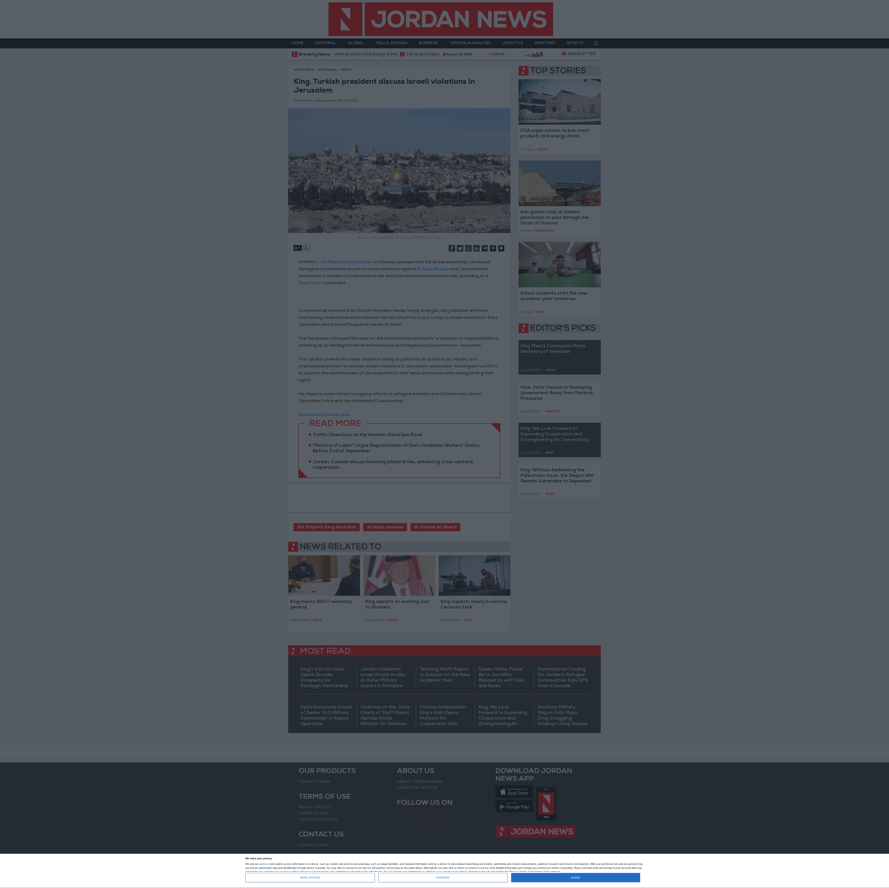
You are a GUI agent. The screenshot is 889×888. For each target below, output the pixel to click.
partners (264, 864)
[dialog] (444, 871)
